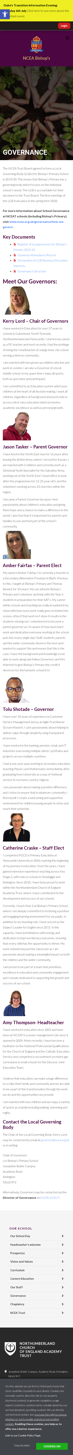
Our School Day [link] (20, 1236)
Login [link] (64, 25)
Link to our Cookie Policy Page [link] (22, 1435)
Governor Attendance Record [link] (36, 255)
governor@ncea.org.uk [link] (55, 1140)
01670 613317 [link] (50, 1197)
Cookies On (52, 1446)
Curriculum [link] (17, 1270)
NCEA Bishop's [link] (36, 58)
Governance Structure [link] (31, 271)
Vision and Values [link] (21, 1261)
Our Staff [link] (16, 1287)
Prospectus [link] (17, 1253)
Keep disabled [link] (22, 1445)
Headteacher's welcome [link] (25, 1244)
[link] (5, 14)
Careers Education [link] (22, 1278)
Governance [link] (18, 1295)
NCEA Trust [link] (17, 1312)
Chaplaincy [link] (17, 1304)
